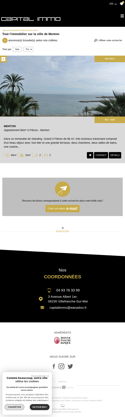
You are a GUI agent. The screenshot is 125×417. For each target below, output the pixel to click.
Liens (62, 400)
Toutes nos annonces (80, 400)
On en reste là (38, 375)
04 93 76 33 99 (68, 290)
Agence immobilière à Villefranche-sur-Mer (20, 30)
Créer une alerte (62, 208)
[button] (108, 40)
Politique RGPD (95, 400)
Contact (101, 155)
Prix (27, 49)
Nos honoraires (53, 400)
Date (17, 49)
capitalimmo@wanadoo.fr (68, 307)
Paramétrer (14, 407)
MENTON (10, 126)
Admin (68, 400)
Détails (115, 155)
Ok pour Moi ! (39, 407)
